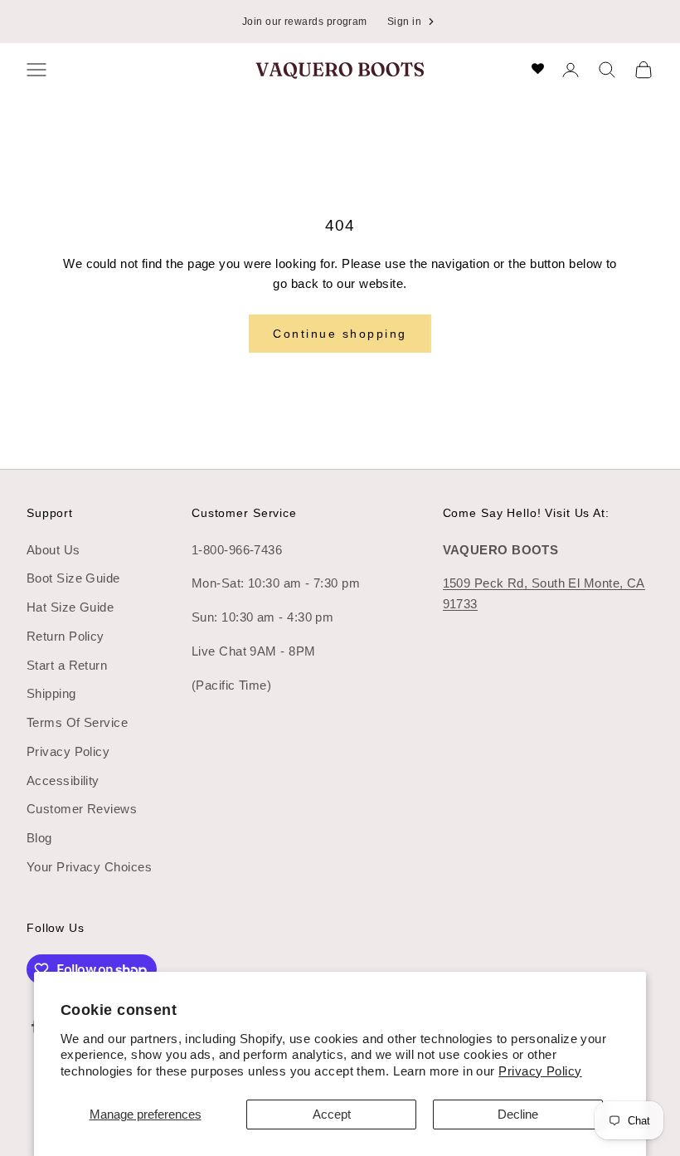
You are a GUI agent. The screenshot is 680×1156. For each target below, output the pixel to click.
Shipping (51, 693)
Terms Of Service (77, 722)
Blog (39, 838)
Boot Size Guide (73, 578)
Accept (332, 1114)
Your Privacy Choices (89, 867)
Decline (518, 1114)
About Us (53, 550)
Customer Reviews (82, 809)
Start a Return (67, 665)
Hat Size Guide (70, 607)
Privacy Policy (539, 1071)
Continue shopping (340, 333)
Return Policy (65, 636)
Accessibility (63, 780)
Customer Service (244, 512)
